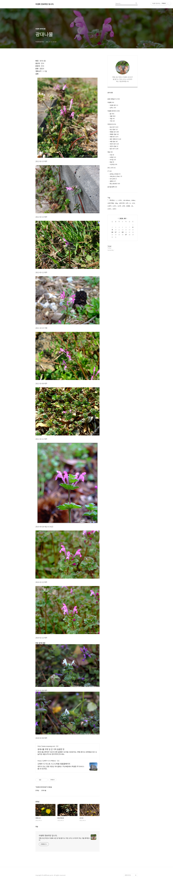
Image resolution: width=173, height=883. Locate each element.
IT (110, 171)
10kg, (116, 203)
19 (122, 232)
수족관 (113, 157)
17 (115, 232)
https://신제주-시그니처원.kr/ (47, 761)
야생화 (111, 102)
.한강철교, (112, 200)
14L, (132, 206)
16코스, (115, 209)
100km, (133, 200)
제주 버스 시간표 (129, 856)
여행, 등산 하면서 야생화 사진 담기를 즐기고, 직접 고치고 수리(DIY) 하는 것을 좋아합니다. (64, 839)
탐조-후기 (114, 149)
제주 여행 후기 (115, 139)
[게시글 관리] (45, 779)
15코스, (110, 209)
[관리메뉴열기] (169, 3)
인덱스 (113, 108)
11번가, (110, 206)
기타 (112, 121)
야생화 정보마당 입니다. (44, 4)
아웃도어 (112, 124)
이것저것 (113, 164)
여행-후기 (114, 137)
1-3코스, (120, 200)
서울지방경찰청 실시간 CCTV (131, 863)
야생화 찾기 (114, 105)
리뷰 (112, 155)
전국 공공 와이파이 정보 (131, 870)
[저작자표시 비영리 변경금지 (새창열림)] (59, 780)
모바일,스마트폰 (115, 174)
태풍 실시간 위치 (129, 859)
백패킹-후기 (114, 132)
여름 (112, 116)
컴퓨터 (113, 181)
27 (126, 235)
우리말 (113, 160)
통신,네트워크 (115, 184)
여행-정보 (114, 141)
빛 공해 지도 (128, 843)
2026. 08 (122, 218)
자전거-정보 (114, 146)
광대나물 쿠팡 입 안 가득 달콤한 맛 (51, 749)
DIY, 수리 (112, 168)
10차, (127, 203)
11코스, (115, 206)
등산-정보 (114, 129)
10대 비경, (122, 203)
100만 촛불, (111, 203)
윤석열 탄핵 (112, 187)
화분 (112, 162)
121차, (119, 206)
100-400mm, (126, 200)
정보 (110, 152)
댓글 (36, 827)
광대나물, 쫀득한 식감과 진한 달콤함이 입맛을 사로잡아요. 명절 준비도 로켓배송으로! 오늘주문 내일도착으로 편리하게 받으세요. (67, 753)
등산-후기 (114, 127)
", (108, 200)
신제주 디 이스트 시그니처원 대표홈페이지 (54, 763)
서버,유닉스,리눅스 (116, 176)
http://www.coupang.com (46, 746)
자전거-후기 (114, 144)
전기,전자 (113, 179)
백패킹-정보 (114, 134)
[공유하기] (43, 779)
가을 (112, 119)
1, (116, 200)
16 (112, 232)
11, (130, 203)
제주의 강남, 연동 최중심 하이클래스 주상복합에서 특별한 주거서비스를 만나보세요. (61, 767)
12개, (123, 206)
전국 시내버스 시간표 (131, 853)
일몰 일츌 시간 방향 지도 (131, 847)
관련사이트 (128, 875)
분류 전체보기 (114, 99)
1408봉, (128, 206)
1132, (133, 203)
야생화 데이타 (114, 111)
